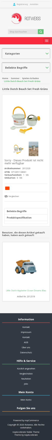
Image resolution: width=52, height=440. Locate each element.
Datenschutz (26, 352)
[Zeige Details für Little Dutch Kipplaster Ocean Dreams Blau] (26, 266)
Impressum (26, 332)
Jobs (26, 383)
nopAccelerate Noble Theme (26, 432)
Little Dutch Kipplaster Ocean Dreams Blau (26, 290)
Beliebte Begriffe (17, 211)
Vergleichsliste (26, 373)
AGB (26, 342)
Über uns (26, 347)
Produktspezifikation (19, 217)
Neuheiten (26, 378)
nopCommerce (32, 420)
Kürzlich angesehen (26, 368)
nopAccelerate (31, 434)
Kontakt (26, 337)
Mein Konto (26, 399)
